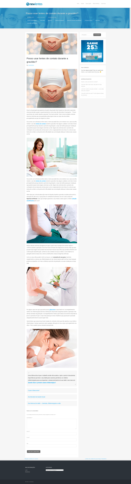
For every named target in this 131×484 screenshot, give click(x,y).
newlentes (31, 65)
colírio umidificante (32, 20)
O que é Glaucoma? (33, 390)
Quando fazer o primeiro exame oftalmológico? (42, 382)
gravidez (50, 20)
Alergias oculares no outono (31, 458)
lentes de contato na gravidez (74, 20)
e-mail (85, 72)
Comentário (29, 417)
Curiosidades (51, 17)
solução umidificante (32, 23)
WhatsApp (96, 72)
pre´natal (97, 20)
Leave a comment (41, 17)
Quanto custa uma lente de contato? (89, 81)
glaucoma (42, 20)
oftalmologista (88, 20)
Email (28, 437)
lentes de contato (59, 20)
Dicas (55, 17)
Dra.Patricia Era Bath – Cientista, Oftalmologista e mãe (44, 403)
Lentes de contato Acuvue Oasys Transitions (95, 458)
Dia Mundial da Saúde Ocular (36, 397)
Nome (28, 431)
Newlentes (27, 471)
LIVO (26, 470)
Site (27, 443)
